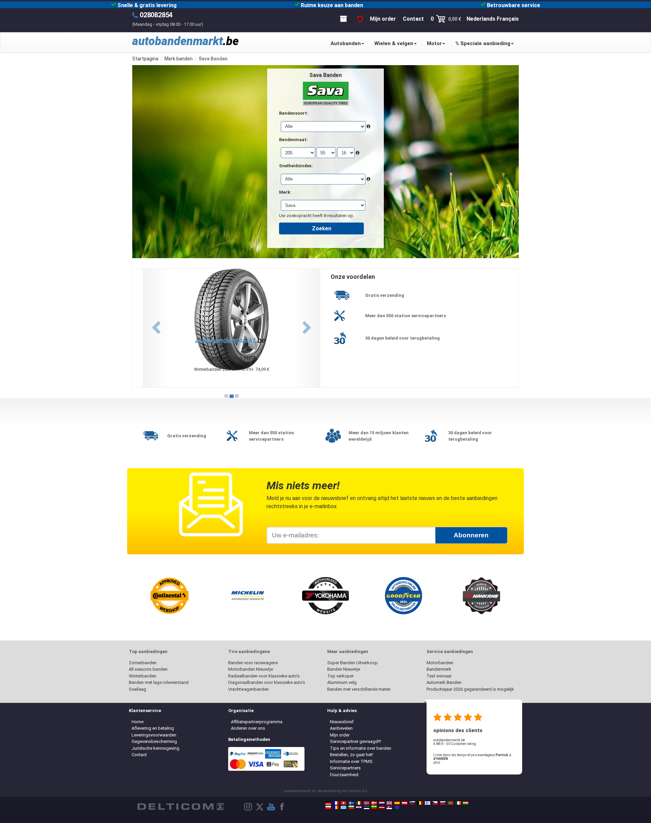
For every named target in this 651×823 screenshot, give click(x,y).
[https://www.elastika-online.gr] (343, 807)
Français (508, 19)
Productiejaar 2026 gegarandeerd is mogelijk (470, 689)
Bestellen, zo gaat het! (351, 754)
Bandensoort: (293, 113)
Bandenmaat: (293, 139)
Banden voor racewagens (253, 662)
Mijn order (340, 735)
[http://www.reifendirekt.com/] (397, 807)
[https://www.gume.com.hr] (358, 807)
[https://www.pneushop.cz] (435, 803)
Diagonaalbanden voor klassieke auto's (266, 682)
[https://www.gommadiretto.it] (358, 803)
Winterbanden (142, 675)
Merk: (285, 192)
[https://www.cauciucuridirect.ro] (336, 807)
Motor (434, 43)
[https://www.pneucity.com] (450, 803)
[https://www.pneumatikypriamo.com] (443, 803)
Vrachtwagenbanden (248, 689)
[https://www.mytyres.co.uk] (389, 803)
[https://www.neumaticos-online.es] (397, 803)
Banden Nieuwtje (343, 669)
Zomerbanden (143, 662)
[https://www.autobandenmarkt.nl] (381, 803)
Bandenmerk (439, 669)
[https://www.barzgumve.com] (351, 807)
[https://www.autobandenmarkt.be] (419, 803)
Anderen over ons (248, 728)
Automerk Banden (444, 682)
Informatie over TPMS (351, 761)
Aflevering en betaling (153, 728)
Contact (139, 754)
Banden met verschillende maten (359, 689)
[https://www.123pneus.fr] (336, 803)
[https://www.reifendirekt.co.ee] (366, 807)
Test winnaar (439, 675)
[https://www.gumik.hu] (465, 803)
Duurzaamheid (344, 774)
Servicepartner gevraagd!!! (355, 741)
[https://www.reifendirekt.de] (328, 803)
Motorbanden (440, 662)
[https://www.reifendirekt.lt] (374, 807)
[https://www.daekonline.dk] (374, 803)
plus (436, 762)
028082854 (156, 15)
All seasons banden (148, 669)
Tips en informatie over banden (360, 748)
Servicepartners (345, 767)
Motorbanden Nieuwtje (250, 669)
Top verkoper (340, 675)
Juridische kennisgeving (155, 748)
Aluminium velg (342, 682)
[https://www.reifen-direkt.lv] (381, 807)
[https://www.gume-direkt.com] (412, 803)
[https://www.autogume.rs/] (389, 807)
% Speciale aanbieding (482, 43)
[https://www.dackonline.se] (351, 803)
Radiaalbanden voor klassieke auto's (264, 675)
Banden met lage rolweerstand (159, 682)
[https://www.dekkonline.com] (366, 803)
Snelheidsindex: (296, 165)
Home (137, 721)
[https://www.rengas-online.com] (427, 803)
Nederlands (481, 19)
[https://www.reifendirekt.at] (404, 803)
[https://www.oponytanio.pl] (328, 807)
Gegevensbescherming (154, 741)
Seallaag (137, 689)
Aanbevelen (341, 728)
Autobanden (346, 43)
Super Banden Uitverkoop (352, 662)
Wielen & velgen (393, 43)
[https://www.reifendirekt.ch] (343, 803)
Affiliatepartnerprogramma (256, 721)
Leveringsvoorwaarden (154, 735)
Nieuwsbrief (342, 721)
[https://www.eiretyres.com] (458, 803)
